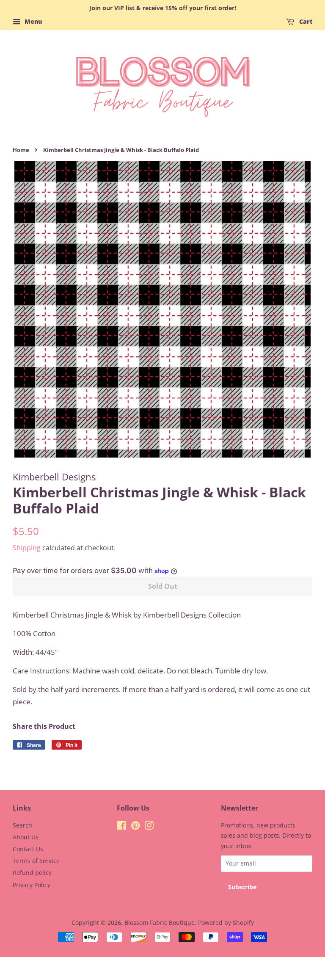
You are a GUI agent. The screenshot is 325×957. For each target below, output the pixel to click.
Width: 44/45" (35, 652)
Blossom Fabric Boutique (159, 922)
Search (22, 825)
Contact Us (28, 849)
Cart (304, 21)
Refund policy (32, 873)
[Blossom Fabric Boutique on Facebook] (122, 827)
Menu (32, 21)
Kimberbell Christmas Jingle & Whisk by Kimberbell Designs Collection (127, 615)
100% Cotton (34, 633)
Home (21, 150)
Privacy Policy (31, 885)
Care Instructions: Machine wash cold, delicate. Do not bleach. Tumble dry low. (140, 671)
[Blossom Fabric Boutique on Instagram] (149, 827)
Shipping (27, 547)
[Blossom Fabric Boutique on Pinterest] (135, 827)
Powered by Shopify (226, 922)
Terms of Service (36, 861)
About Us (26, 837)
